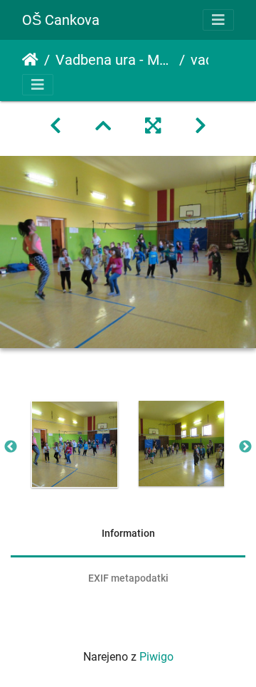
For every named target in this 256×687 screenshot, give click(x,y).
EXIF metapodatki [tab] (128, 578)
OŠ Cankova (61, 19)
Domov (30, 59)
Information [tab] (128, 533)
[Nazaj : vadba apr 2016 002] (55, 126)
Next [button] (245, 447)
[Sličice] (103, 126)
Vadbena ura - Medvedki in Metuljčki (114, 59)
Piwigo (156, 657)
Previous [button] (11, 447)
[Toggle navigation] (218, 20)
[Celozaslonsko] (153, 126)
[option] (74, 444)
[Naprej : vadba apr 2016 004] (200, 126)
